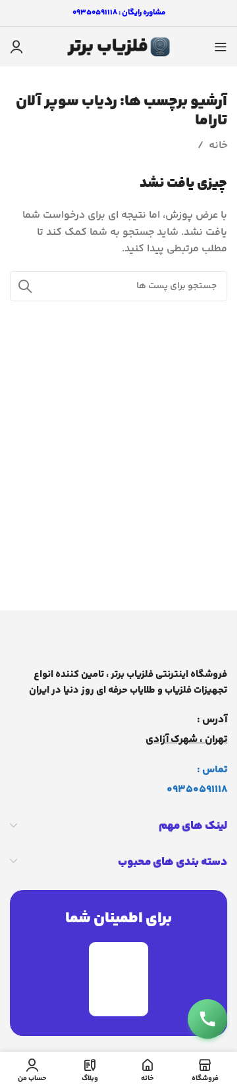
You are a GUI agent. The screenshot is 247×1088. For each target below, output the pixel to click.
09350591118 (197, 789)
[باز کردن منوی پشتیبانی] (207, 1019)
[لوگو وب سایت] (118, 47)
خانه (218, 145)
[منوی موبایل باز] (220, 47)
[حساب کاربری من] (16, 47)
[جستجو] (25, 286)
